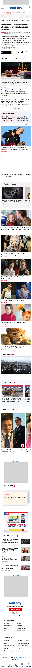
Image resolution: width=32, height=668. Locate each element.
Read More (17, 108)
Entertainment (8, 625)
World (5, 630)
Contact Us (7, 643)
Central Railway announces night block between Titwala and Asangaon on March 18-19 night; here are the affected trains (15, 118)
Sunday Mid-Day (22, 628)
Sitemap (20, 651)
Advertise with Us (9, 645)
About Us (6, 640)
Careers (6, 648)
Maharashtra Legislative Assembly (14, 88)
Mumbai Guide (21, 630)
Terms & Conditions (23, 640)
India (5, 628)
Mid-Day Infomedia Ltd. (20, 657)
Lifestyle (19, 625)
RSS (19, 648)
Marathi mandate (8, 16)
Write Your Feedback (15, 609)
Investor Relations (23, 645)
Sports (19, 623)
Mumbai (6, 623)
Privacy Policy (8, 651)
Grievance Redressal (23, 643)
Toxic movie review (18, 16)
